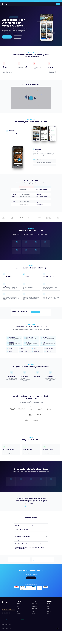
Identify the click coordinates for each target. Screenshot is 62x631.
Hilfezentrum (49, 608)
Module (21, 4)
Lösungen (15, 4)
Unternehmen (42, 4)
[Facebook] (7, 613)
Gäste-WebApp (34, 603)
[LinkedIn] (2, 613)
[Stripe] (26, 420)
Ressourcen (35, 4)
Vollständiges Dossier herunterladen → (41, 560)
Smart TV (33, 613)
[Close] (41, 1)
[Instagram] (5, 613)
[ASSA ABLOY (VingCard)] (21, 415)
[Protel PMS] (40, 409)
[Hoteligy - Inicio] (5, 4)
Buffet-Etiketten (34, 606)
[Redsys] (35, 420)
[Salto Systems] (31, 415)
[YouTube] (9, 613)
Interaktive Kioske (34, 608)
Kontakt (58, 4)
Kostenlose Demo (31, 578)
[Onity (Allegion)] (40, 415)
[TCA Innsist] (49, 409)
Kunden (30, 4)
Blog (17, 611)
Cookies (48, 613)
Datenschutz (49, 611)
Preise (26, 4)
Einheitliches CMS (34, 614)
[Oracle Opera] (12, 409)
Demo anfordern (7, 37)
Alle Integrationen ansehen (31, 424)
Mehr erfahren (17, 37)
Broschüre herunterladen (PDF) (37, 314)
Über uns (48, 603)
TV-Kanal (33, 611)
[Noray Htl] (31, 409)
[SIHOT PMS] (21, 409)
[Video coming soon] (31, 98)
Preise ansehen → (12, 560)
